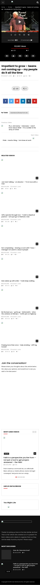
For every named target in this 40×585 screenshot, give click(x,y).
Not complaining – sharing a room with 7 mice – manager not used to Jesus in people (18, 249)
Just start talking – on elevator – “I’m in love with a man (19, 183)
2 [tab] (18, 477)
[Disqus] (20, 398)
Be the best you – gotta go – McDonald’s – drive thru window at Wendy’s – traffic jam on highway (18, 313)
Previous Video (6, 122)
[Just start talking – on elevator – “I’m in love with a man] (20, 169)
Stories (10, 7)
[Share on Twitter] (11, 101)
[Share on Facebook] (5, 101)
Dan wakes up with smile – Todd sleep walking (17, 281)
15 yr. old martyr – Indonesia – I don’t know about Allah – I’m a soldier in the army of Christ (22, 128)
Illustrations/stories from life (19, 113)
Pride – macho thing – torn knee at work (17, 140)
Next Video (35, 135)
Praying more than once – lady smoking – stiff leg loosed (19, 346)
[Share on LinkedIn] (22, 101)
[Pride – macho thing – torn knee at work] (36, 140)
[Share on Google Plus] (17, 101)
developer (6, 186)
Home (3, 7)
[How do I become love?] (6, 554)
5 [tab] (23, 477)
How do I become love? (21, 550)
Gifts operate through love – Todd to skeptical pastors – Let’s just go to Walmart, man (18, 216)
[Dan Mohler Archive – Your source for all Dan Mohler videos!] (20, 2)
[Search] (37, 2)
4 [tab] (21, 477)
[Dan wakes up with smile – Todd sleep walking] (20, 268)
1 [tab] (16, 477)
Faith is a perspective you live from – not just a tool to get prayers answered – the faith (20, 459)
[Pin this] (34, 101)
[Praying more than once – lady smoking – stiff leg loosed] (20, 332)
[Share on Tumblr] (28, 101)
